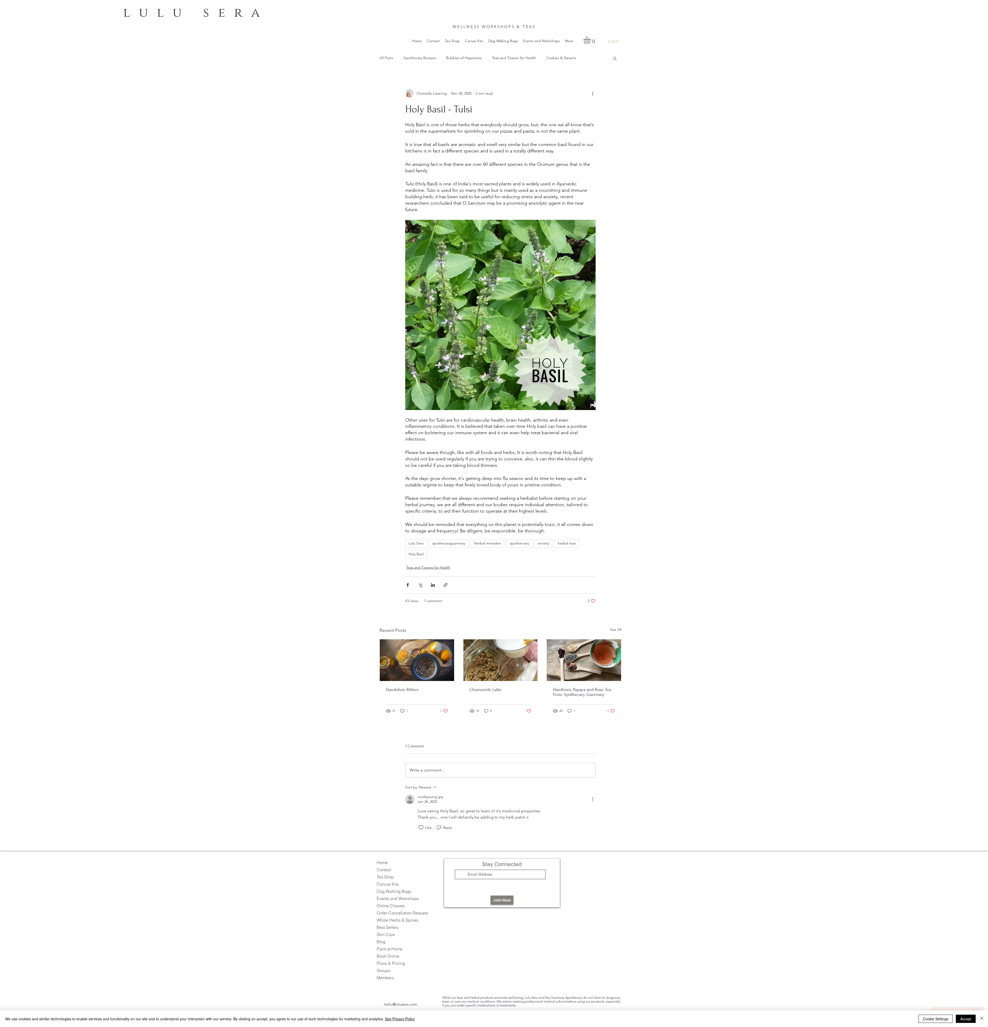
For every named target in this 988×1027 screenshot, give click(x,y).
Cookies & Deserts (561, 58)
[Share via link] (445, 585)
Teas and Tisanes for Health (514, 58)
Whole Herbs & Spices (397, 920)
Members (385, 977)
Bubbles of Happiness (464, 58)
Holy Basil (416, 554)
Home (382, 862)
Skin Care (386, 934)
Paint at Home (389, 948)
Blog (381, 941)
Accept (965, 1018)
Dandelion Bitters (402, 689)
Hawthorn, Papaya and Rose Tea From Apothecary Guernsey (582, 692)
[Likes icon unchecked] (421, 827)
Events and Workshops (398, 898)
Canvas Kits (388, 884)
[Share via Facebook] (407, 585)
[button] (591, 40)
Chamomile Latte (485, 689)
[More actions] (592, 93)
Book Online (388, 956)
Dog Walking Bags (394, 891)
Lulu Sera (416, 543)
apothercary (519, 543)
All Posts (386, 58)
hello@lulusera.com (400, 1004)
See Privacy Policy (400, 1018)
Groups (383, 970)
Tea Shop (385, 876)
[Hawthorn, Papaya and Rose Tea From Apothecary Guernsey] (584, 660)
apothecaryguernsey (448, 543)
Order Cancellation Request (402, 912)
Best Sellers (388, 927)
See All (615, 629)
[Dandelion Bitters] (417, 660)
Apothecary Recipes (419, 58)
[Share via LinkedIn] (432, 585)
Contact (384, 869)
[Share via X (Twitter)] (420, 585)
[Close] (982, 1019)
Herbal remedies (487, 543)
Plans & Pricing (391, 963)
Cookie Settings (935, 1018)
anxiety (543, 543)
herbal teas (567, 543)
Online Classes (391, 905)
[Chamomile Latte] (500, 660)
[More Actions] (592, 799)
